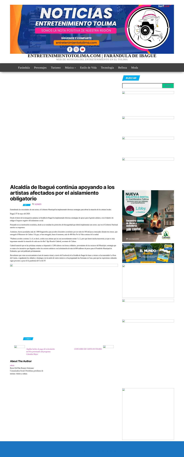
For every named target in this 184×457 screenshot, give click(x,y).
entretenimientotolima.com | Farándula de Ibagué (92, 55)
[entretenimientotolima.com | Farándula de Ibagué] (12, 67)
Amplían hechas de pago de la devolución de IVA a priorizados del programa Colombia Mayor (40, 351)
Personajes (40, 67)
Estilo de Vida (88, 67)
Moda (134, 67)
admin (38, 204)
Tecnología (107, 67)
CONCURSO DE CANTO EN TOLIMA (88, 349)
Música (69, 67)
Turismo (56, 67)
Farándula (24, 67)
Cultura (28, 339)
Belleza (122, 67)
